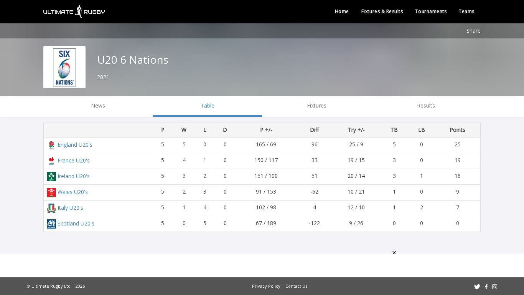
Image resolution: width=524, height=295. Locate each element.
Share (473, 30)
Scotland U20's (76, 223)
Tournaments (431, 11)
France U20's (74, 160)
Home (342, 11)
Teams (467, 11)
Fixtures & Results (382, 11)
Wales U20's (73, 192)
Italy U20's (70, 207)
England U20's (75, 144)
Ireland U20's (74, 176)
